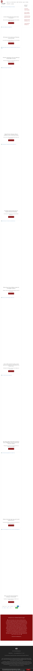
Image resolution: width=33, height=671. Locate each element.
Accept (28, 669)
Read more (10, 43)
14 (2, 607)
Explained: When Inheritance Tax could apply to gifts (27, 20)
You (10, 2)
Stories (26, 2)
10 (14, 606)
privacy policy (18, 665)
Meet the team (19, 2)
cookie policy (22, 665)
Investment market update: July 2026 (26, 9)
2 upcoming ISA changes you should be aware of (27, 24)
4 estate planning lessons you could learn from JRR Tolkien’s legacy (27, 17)
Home (8, 2)
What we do (13, 2)
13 (19, 606)
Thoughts (8, 3)
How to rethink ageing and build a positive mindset (27, 13)
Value (24, 2)
